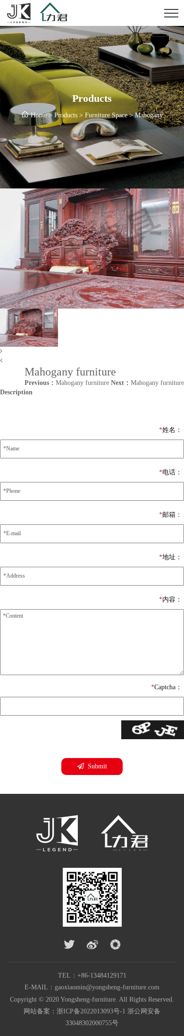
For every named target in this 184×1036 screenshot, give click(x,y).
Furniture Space (106, 115)
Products (65, 115)
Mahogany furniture (67, 382)
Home (39, 115)
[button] (92, 351)
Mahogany (149, 115)
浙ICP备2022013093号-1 (91, 1011)
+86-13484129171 (101, 975)
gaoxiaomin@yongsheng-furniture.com (107, 987)
